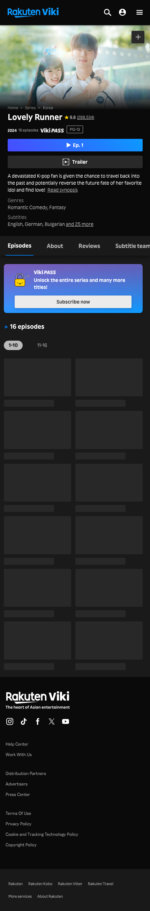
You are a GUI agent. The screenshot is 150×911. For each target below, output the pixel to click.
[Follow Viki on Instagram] (10, 723)
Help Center (17, 744)
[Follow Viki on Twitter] (51, 723)
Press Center (18, 794)
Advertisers (17, 784)
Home (13, 107)
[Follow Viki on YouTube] (65, 723)
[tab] (19, 246)
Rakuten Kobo (40, 883)
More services (20, 896)
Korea (48, 107)
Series (30, 107)
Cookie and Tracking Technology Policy (42, 834)
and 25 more (79, 224)
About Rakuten (50, 896)
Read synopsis (62, 190)
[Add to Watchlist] (138, 37)
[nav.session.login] (122, 12)
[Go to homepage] (33, 12)
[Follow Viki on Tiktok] (24, 723)
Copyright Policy (21, 844)
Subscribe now (73, 302)
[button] (139, 13)
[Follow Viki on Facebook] (37, 723)
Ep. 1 (78, 145)
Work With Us (19, 754)
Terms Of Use (18, 813)
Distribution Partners (26, 773)
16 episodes (28, 130)
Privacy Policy (18, 823)
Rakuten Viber (70, 883)
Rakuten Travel (100, 883)
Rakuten (15, 883)
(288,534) (85, 117)
